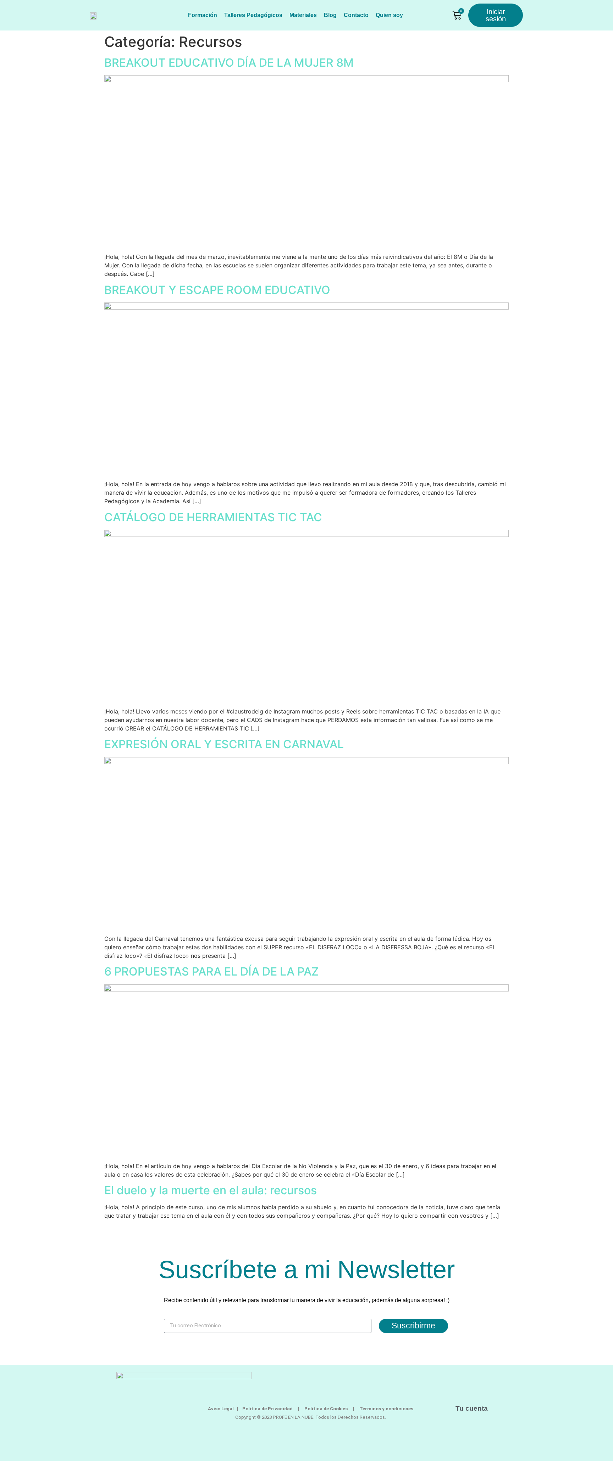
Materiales (303, 15)
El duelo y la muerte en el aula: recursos (210, 1190)
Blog (330, 15)
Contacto (356, 15)
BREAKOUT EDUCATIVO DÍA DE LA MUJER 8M (229, 63)
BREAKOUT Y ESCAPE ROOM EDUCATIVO (217, 290)
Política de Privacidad (267, 1408)
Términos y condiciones (386, 1408)
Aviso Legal (221, 1408)
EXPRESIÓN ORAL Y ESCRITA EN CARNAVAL (224, 744)
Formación (202, 15)
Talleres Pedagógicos (253, 15)
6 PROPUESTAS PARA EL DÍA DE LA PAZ (211, 971)
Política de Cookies (331, 1408)
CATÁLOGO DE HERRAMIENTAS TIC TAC (213, 517)
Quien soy (389, 15)
